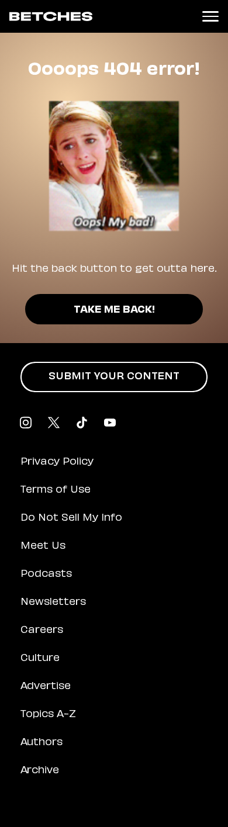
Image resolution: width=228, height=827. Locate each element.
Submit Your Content (114, 377)
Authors (41, 743)
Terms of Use (55, 490)
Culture (40, 658)
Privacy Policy (57, 462)
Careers (41, 630)
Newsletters (53, 602)
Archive (39, 771)
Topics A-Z (48, 714)
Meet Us (42, 546)
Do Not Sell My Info (71, 518)
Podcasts (46, 574)
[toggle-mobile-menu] (210, 16)
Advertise (45, 686)
